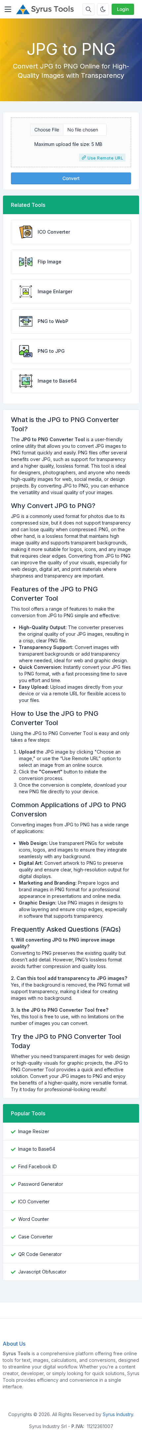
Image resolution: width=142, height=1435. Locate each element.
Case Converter (35, 1236)
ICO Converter (34, 1201)
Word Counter (33, 1219)
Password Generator (40, 1184)
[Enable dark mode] (103, 9)
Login (123, 9)
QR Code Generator (40, 1254)
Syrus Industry (118, 1414)
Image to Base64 (36, 1149)
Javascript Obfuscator (42, 1271)
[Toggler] (8, 9)
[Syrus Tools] (47, 9)
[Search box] (88, 9)
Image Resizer (33, 1131)
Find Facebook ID (37, 1166)
